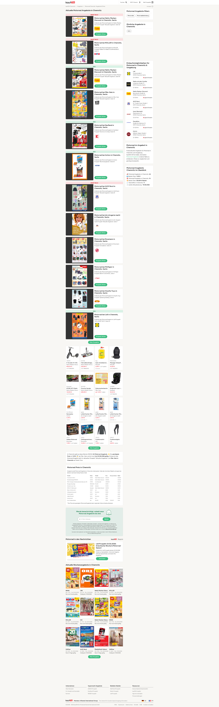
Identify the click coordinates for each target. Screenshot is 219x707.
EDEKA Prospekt (92, 689)
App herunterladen (137, 693)
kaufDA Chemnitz (70, 6)
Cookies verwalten (148, 704)
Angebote (80, 6)
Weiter (106, 519)
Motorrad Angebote (132, 157)
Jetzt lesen (102, 558)
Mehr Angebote (94, 448)
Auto (129, 31)
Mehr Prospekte (94, 342)
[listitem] (73, 358)
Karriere (68, 693)
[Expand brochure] (79, 26)
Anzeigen (149, 6)
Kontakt (136, 704)
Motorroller (131, 15)
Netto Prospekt (114, 691)
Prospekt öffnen (101, 34)
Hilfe (115, 704)
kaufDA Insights (136, 691)
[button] (94, 25)
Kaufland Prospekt (93, 691)
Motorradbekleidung (143, 15)
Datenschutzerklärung (110, 529)
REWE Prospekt (92, 693)
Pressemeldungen (137, 696)
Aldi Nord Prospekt (115, 689)
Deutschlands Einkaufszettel (140, 689)
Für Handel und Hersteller (73, 691)
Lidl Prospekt (113, 693)
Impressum (121, 704)
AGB (141, 704)
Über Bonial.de (69, 689)
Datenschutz (129, 704)
